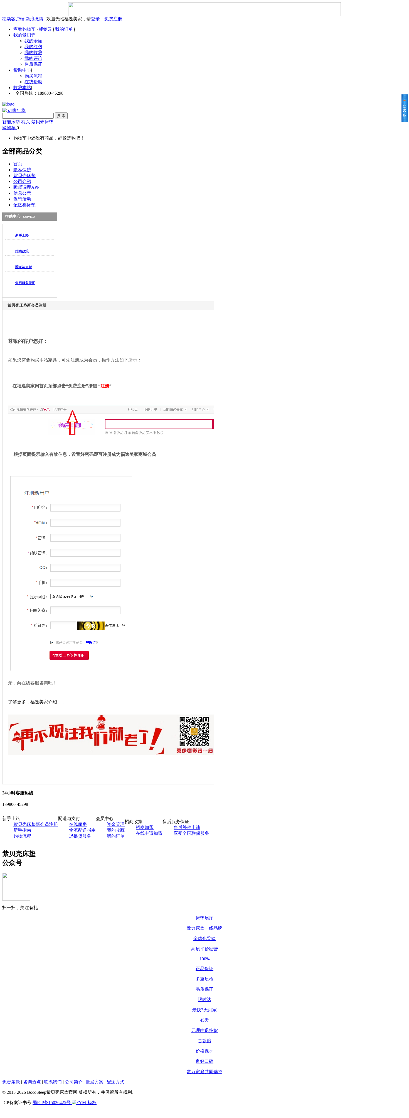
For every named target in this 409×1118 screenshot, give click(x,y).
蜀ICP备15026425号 (52, 1102)
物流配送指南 (82, 830)
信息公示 (22, 193)
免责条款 (11, 1082)
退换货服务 (80, 836)
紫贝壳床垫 (42, 121)
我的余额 (33, 40)
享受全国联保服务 (191, 833)
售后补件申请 (187, 827)
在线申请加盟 (149, 833)
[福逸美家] (14, 109)
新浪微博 (34, 18)
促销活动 (22, 199)
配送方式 (115, 1082)
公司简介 (74, 1082)
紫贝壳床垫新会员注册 (35, 824)
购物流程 (22, 836)
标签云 (45, 29)
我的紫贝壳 (24, 35)
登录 (95, 18)
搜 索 (61, 116)
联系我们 (53, 1082)
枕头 (25, 121)
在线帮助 (33, 81)
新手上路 (22, 235)
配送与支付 (23, 267)
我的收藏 (33, 52)
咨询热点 (32, 1082)
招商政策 (22, 251)
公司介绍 (22, 181)
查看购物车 (24, 29)
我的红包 (33, 46)
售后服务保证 (25, 283)
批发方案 (95, 1082)
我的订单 (64, 29)
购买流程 (33, 76)
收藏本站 (22, 87)
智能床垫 (11, 121)
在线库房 (78, 824)
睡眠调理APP (26, 187)
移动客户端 (13, 18)
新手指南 (22, 830)
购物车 (9, 127)
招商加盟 (145, 827)
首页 (17, 164)
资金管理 (116, 824)
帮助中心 (22, 70)
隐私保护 (22, 169)
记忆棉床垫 (24, 204)
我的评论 (33, 58)
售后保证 (33, 64)
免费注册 (113, 18)
